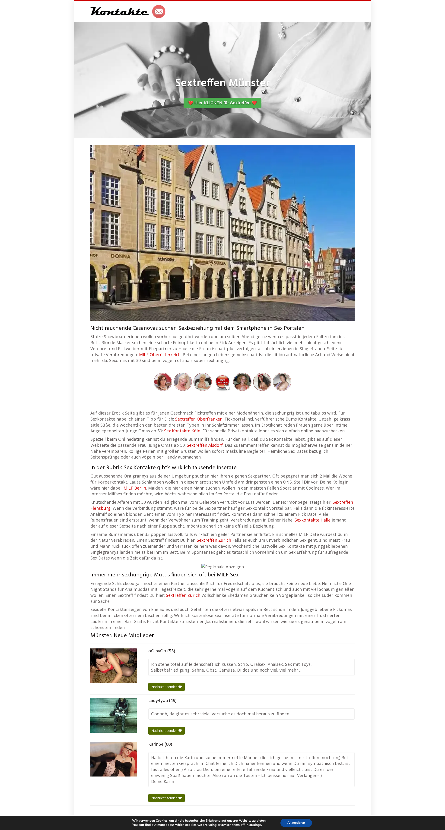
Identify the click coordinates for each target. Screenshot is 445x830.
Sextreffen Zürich (214, 540)
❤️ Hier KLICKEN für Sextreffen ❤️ (222, 103)
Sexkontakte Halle (313, 520)
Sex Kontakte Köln (182, 431)
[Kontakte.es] (128, 12)
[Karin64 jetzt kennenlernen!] (113, 759)
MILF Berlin (135, 488)
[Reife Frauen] (222, 381)
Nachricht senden (164, 687)
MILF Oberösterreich (160, 354)
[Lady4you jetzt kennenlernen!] (113, 715)
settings (255, 825)
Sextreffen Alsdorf (205, 445)
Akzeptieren (296, 823)
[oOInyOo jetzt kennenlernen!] (113, 665)
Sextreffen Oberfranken (198, 419)
